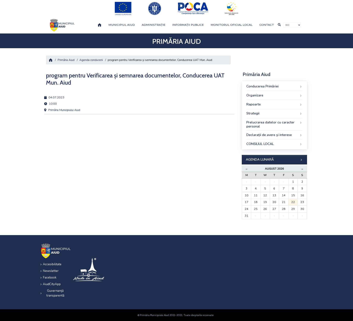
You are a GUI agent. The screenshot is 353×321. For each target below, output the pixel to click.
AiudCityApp (52, 284)
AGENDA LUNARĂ (260, 159)
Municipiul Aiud (121, 24)
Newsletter (51, 271)
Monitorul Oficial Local (231, 24)
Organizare (254, 95)
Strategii (252, 113)
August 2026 (274, 169)
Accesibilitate (52, 264)
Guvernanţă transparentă (55, 293)
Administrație (153, 24)
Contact (266, 24)
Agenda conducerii (91, 60)
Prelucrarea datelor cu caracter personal (270, 124)
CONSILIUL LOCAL (260, 144)
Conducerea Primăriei (262, 86)
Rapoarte (253, 104)
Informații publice (188, 24)
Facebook (49, 277)
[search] (279, 24)
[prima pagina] (61, 25)
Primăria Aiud (66, 60)
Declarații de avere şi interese (269, 135)
